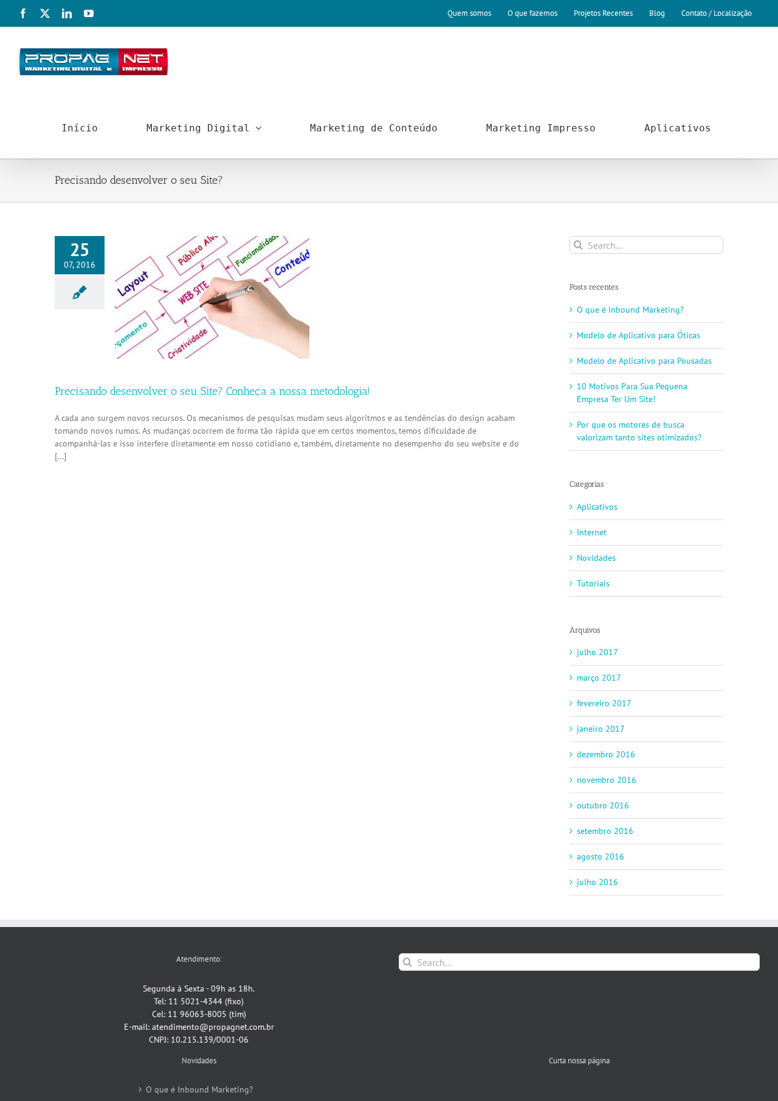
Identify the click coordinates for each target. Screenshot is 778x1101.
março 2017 (599, 677)
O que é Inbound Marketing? (630, 309)
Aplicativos (597, 506)
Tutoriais (593, 583)
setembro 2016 (605, 830)
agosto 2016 (600, 856)
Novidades (596, 557)
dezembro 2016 (606, 754)
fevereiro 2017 (604, 703)
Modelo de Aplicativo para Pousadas (644, 360)
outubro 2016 (603, 805)
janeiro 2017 (601, 728)
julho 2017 (597, 652)
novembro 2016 (606, 779)
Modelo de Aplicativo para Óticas (638, 335)
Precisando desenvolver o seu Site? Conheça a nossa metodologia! (212, 391)
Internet (592, 532)
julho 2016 (597, 882)
